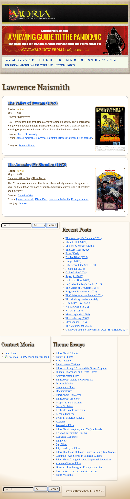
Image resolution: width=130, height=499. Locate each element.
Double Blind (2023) (77, 257)
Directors (60, 64)
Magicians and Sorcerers (69, 402)
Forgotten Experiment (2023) (81, 291)
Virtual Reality (63, 360)
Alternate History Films (68, 463)
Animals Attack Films (67, 375)
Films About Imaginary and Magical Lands (79, 429)
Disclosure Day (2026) (78, 302)
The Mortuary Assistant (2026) (82, 299)
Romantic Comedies (67, 436)
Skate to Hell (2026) (76, 242)
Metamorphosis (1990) (78, 314)
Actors (71, 64)
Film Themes (11, 64)
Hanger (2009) (73, 261)
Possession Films (65, 425)
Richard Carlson (67, 137)
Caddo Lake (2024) (76, 272)
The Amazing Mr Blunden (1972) (37, 164)
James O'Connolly (27, 134)
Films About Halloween (68, 394)
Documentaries (64, 391)
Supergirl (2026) (74, 276)
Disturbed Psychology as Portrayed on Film (79, 467)
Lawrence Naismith (46, 137)
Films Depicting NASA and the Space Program (81, 368)
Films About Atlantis (67, 353)
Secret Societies (64, 406)
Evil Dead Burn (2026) (78, 280)
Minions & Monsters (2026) (80, 245)
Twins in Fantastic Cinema (70, 417)
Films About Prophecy (68, 398)
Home (7, 60)
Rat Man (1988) (74, 310)
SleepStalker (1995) (76, 321)
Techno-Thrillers (65, 413)
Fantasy (23, 203)
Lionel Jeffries (25, 195)
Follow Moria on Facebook (34, 356)
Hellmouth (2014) (75, 268)
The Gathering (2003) (77, 318)
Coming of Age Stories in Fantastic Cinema (79, 455)
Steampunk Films (65, 387)
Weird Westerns (64, 474)
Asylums (60, 421)
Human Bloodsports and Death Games (76, 371)
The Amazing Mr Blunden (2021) (84, 238)
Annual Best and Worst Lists (36, 64)
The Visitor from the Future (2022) (84, 295)
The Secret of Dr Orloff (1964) (82, 287)
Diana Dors (41, 199)
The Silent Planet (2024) (79, 325)
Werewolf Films (64, 356)
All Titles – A (19, 60)
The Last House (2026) (78, 249)
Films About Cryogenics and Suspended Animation (83, 459)
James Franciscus (25, 137)
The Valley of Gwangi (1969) (33, 103)
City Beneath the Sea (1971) (81, 265)
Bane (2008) (72, 253)
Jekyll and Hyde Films (68, 448)
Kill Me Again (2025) (77, 306)
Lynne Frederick (25, 199)
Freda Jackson (84, 137)
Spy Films (61, 444)
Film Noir (61, 440)
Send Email (11, 353)
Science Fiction (27, 145)
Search (51, 225)
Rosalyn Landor (79, 199)
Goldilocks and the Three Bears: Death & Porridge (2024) (96, 329)
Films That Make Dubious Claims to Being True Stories (85, 452)
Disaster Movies (64, 383)
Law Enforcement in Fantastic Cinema (76, 471)
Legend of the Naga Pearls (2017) (84, 284)
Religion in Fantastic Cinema (71, 433)
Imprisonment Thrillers (68, 364)
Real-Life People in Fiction (70, 410)
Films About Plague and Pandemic (74, 379)
